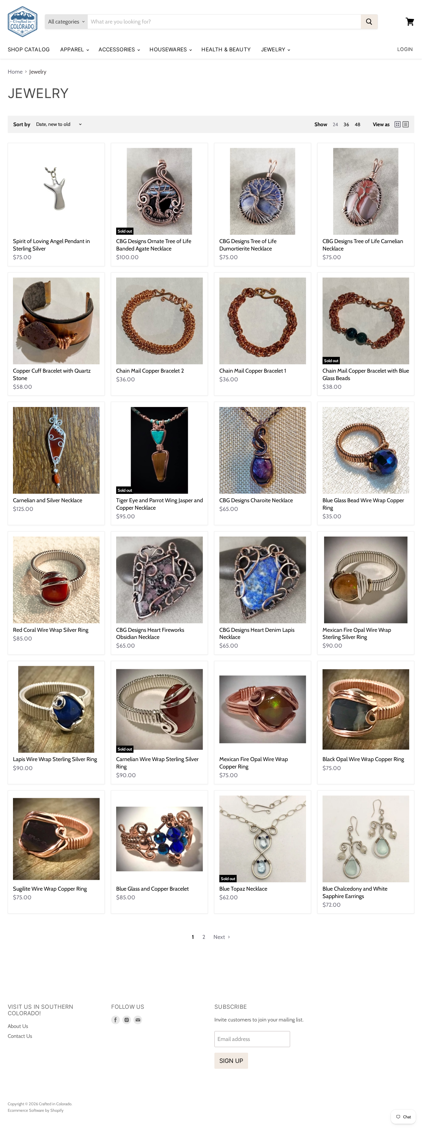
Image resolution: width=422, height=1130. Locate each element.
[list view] (406, 124)
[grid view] (398, 124)
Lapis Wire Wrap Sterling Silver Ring (55, 759)
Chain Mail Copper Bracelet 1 (252, 370)
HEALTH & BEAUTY (226, 49)
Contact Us (20, 1036)
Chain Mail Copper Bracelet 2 (150, 370)
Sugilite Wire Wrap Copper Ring (50, 888)
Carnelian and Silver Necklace (47, 500)
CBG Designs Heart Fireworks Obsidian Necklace (150, 634)
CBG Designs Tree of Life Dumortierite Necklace (247, 245)
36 (346, 124)
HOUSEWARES (169, 49)
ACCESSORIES (118, 49)
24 (335, 124)
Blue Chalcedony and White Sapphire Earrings (355, 892)
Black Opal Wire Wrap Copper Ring (363, 759)
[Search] (369, 22)
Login (405, 49)
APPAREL (73, 49)
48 (358, 124)
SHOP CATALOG (29, 49)
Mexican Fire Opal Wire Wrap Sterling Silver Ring (357, 634)
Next (219, 937)
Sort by (21, 124)
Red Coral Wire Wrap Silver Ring (50, 630)
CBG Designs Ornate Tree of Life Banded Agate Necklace (153, 245)
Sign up (231, 1060)
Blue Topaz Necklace (243, 888)
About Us (18, 1026)
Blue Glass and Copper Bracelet (152, 888)
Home (15, 72)
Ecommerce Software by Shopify (36, 1110)
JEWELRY (274, 49)
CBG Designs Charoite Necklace (256, 500)
